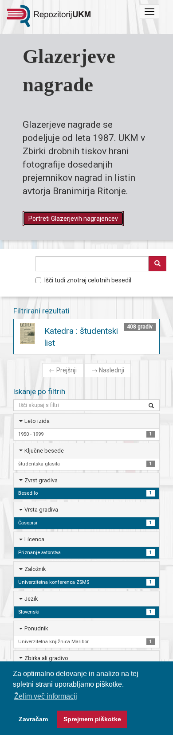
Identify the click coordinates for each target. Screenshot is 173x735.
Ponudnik (36, 628)
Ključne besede (44, 450)
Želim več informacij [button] (45, 696)
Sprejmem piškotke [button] (92, 719)
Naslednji (107, 370)
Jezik (31, 598)
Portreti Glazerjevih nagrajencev (73, 218)
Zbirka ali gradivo (46, 658)
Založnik (35, 569)
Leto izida (37, 421)
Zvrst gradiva (41, 480)
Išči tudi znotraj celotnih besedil (87, 280)
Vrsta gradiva (41, 509)
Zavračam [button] (33, 719)
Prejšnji (63, 370)
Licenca (34, 539)
